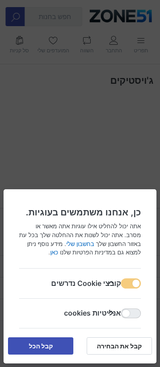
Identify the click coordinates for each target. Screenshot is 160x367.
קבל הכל (41, 346)
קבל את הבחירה (119, 346)
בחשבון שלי (80, 243)
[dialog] (80, 183)
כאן (54, 252)
